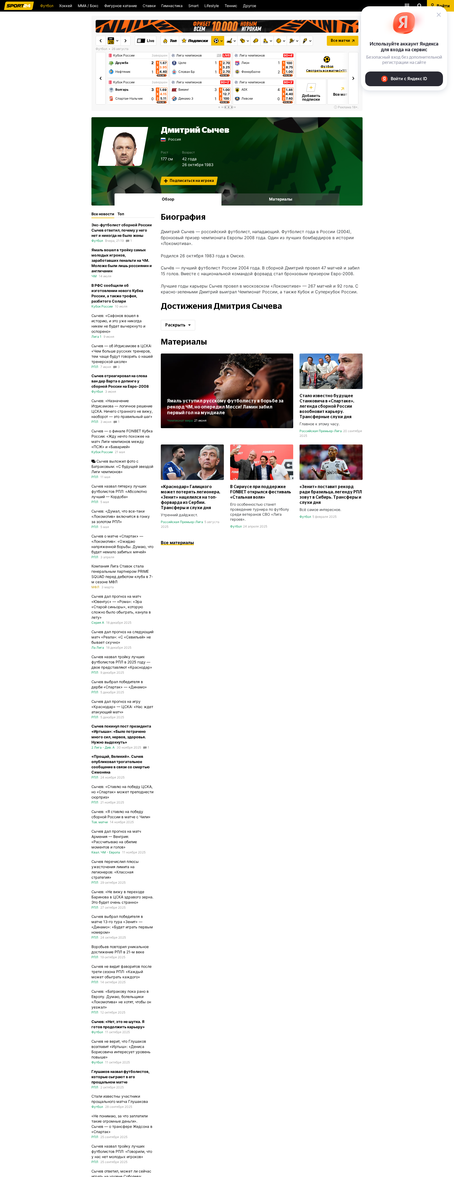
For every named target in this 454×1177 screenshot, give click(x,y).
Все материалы (177, 542)
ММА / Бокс (88, 5)
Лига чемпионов (189, 55)
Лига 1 (96, 337)
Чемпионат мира (180, 420)
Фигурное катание (120, 5)
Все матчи (340, 41)
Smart (193, 5)
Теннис (231, 5)
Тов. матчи (99, 822)
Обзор (168, 199)
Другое (249, 5)
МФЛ (95, 587)
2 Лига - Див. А (103, 747)
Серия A (97, 623)
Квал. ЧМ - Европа (105, 852)
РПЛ (94, 367)
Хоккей (65, 5)
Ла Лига (97, 647)
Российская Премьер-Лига (321, 431)
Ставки (149, 5)
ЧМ (94, 276)
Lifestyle (211, 5)
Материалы (280, 199)
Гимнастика (172, 5)
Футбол (46, 5)
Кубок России (124, 55)
